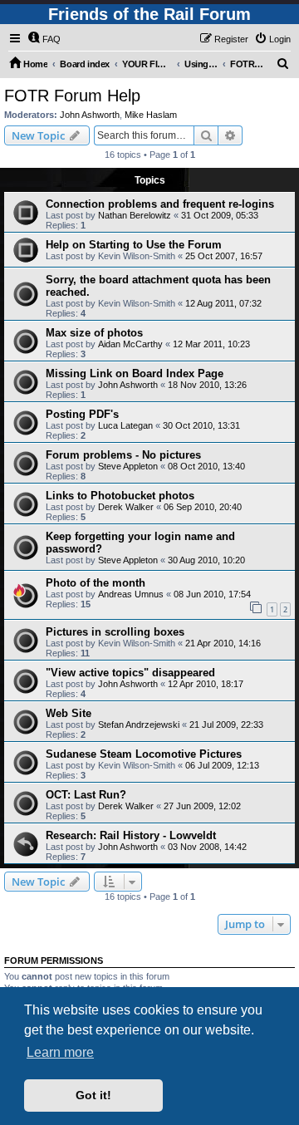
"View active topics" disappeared (130, 672)
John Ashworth (90, 115)
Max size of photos (94, 333)
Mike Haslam (151, 115)
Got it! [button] (93, 1095)
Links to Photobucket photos (120, 495)
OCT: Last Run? (86, 794)
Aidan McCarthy (130, 344)
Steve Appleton (128, 466)
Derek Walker (126, 507)
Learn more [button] (60, 1052)
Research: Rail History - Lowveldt (131, 835)
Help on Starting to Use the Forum (134, 244)
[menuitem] (44, 39)
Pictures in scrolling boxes (115, 632)
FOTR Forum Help (72, 95)
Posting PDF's (82, 414)
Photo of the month (95, 583)
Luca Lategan (125, 425)
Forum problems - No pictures (123, 455)
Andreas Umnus (131, 594)
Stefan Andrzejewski (138, 725)
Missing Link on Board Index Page (134, 373)
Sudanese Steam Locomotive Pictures (144, 754)
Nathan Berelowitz (134, 215)
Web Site (68, 713)
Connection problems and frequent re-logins (160, 204)
